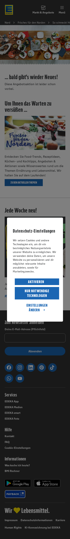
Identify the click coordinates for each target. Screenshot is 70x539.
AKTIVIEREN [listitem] (36, 281)
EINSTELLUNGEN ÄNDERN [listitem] (37, 307)
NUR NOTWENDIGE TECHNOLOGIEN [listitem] (37, 293)
